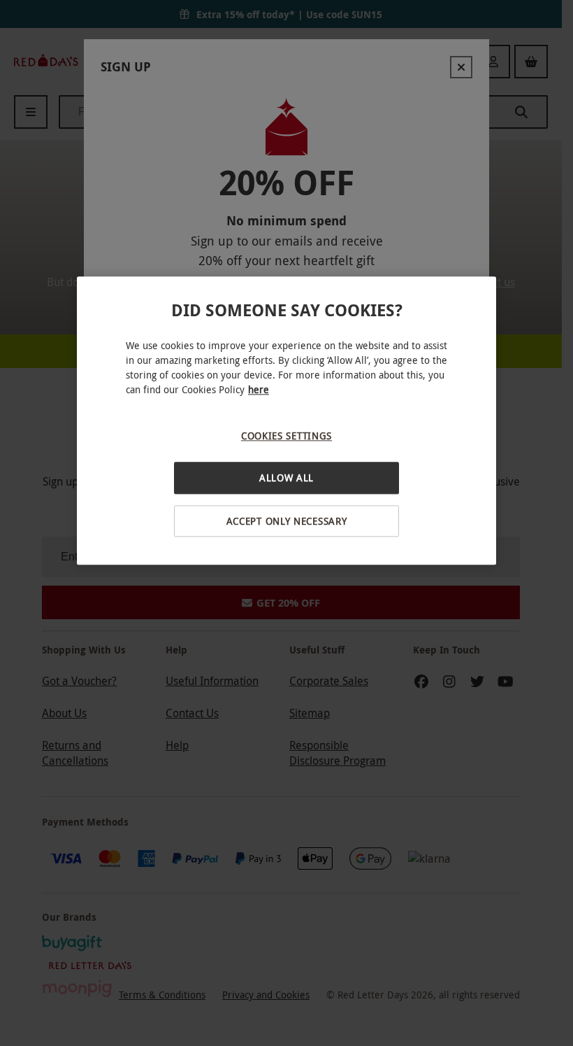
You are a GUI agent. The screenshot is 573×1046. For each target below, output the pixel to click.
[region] (286, 420)
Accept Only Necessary (286, 521)
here (258, 389)
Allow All (286, 477)
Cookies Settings (286, 435)
